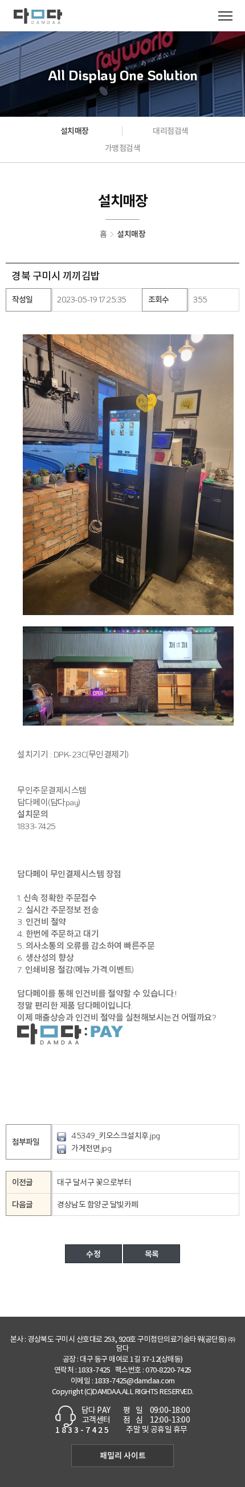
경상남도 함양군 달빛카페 (97, 1204)
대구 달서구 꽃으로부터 (94, 1182)
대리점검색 (171, 130)
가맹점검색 (123, 147)
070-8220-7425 (168, 1370)
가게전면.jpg (91, 1148)
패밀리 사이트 (123, 1455)
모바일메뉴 (225, 16)
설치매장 (74, 130)
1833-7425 (94, 1370)
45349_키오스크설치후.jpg (115, 1135)
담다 (37, 16)
